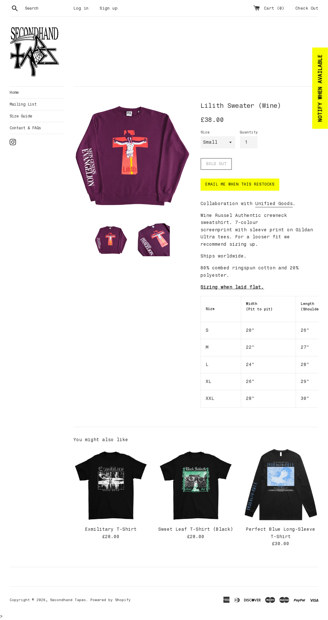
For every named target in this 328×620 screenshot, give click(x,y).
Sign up (109, 8)
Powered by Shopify (110, 600)
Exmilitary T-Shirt (111, 529)
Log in (81, 8)
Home (14, 92)
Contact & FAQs (25, 128)
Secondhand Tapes (68, 600)
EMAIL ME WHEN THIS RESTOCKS (240, 184)
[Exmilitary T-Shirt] (111, 485)
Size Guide (21, 116)
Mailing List (23, 104)
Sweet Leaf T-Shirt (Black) (195, 529)
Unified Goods (274, 203)
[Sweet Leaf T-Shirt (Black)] (196, 485)
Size (205, 132)
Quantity (249, 132)
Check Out (306, 8)
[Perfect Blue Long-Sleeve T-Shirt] (280, 485)
